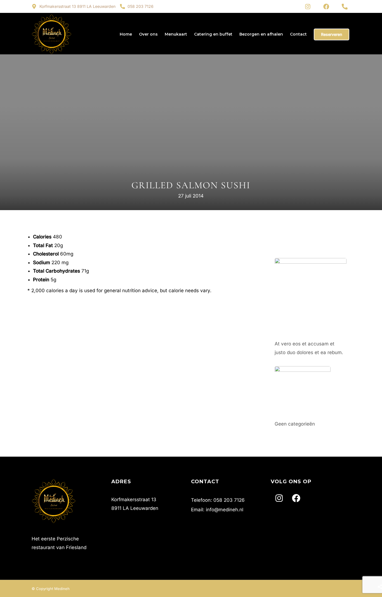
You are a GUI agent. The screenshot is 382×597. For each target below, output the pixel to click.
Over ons (148, 34)
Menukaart (176, 34)
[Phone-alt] (344, 6)
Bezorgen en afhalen (261, 34)
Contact (298, 34)
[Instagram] (307, 6)
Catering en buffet (213, 34)
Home (126, 34)
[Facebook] (326, 6)
